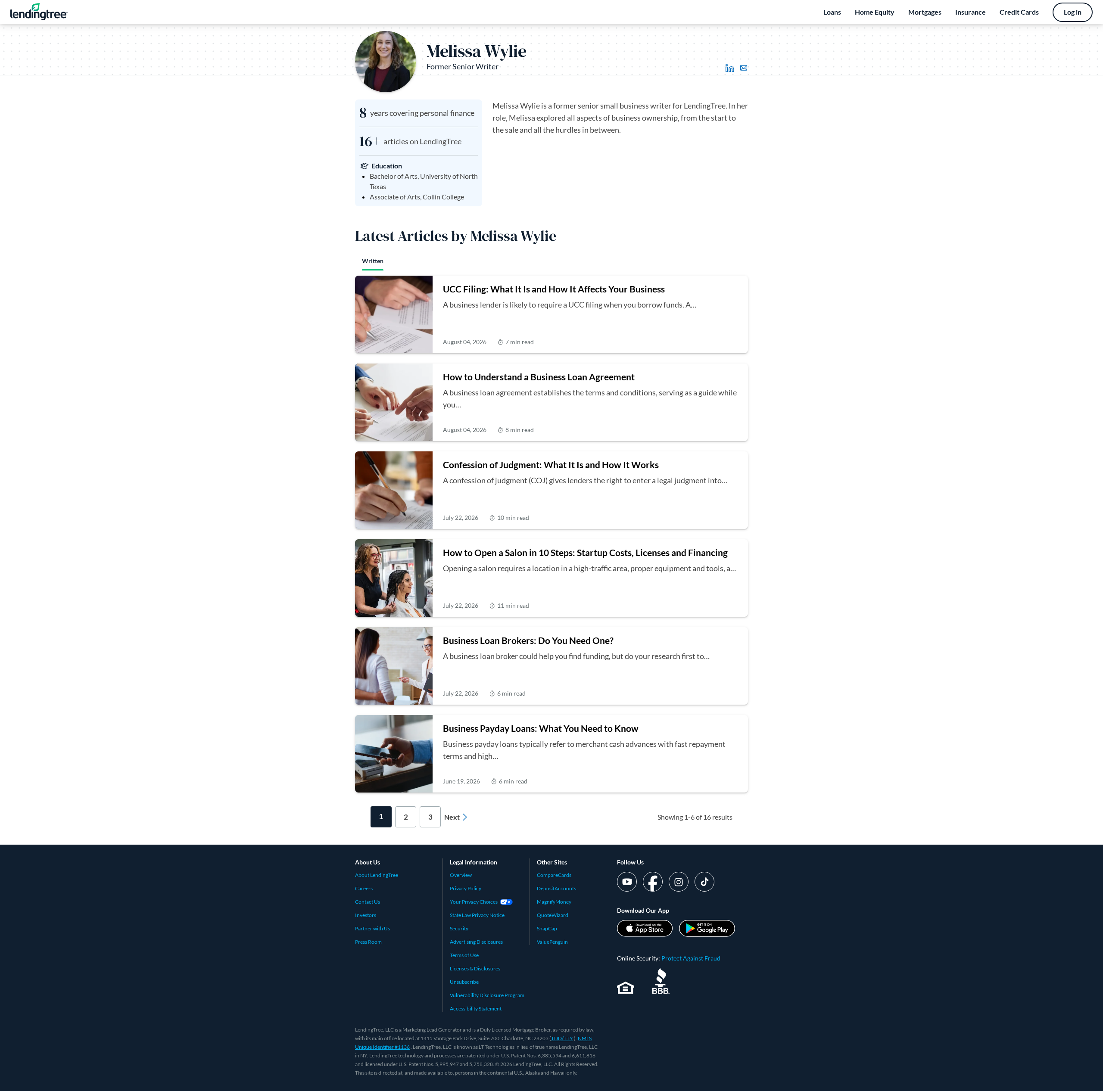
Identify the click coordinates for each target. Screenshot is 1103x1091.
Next (452, 817)
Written (372, 260)
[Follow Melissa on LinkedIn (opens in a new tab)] (730, 68)
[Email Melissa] (743, 68)
